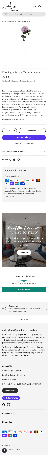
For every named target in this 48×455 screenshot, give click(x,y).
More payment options (24, 143)
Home (4, 21)
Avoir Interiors (11, 446)
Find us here (10, 391)
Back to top (24, 319)
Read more (24, 253)
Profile (11, 449)
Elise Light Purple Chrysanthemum (19, 21)
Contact (17, 449)
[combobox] (24, 14)
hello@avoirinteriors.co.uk (19, 375)
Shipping (15, 81)
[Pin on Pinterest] (18, 159)
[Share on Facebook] (14, 159)
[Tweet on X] (9, 159)
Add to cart (32, 131)
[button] (39, 6)
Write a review (24, 289)
